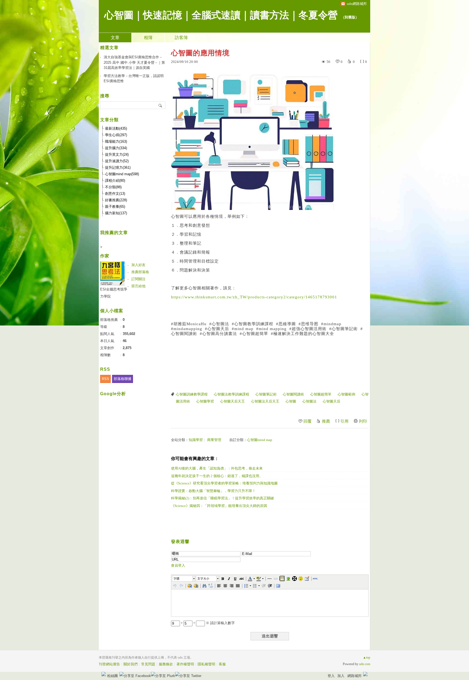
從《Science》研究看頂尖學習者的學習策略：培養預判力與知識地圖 (224, 483)
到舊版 (350, 17)
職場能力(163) (116, 141)
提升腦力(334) (116, 148)
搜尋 (160, 105)
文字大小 (203, 578)
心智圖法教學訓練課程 (231, 394)
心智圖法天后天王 (265, 401)
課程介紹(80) (115, 180)
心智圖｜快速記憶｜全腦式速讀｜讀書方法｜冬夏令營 (221, 15)
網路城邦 (354, 676)
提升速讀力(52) (117, 161)
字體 (176, 578)
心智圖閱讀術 (293, 394)
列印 (363, 421)
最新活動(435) (116, 128)
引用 (344, 421)
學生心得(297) (116, 135)
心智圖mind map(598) (122, 174)
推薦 (326, 421)
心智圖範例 (346, 394)
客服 (222, 664)
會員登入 (178, 565)
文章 (115, 37)
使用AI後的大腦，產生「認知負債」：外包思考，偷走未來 (217, 468)
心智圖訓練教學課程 (192, 394)
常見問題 (148, 664)
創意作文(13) (115, 193)
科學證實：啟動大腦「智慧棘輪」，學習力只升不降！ (213, 491)
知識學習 (196, 440)
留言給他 (138, 286)
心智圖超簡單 (320, 394)
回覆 (307, 421)
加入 (340, 676)
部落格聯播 (122, 379)
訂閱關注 (138, 279)
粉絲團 (112, 676)
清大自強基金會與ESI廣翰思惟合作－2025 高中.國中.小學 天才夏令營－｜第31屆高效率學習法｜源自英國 (134, 62)
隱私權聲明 (206, 664)
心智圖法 (309, 401)
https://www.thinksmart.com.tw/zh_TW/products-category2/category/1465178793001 (254, 297)
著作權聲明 (185, 664)
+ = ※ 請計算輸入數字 (207, 623)
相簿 (148, 37)
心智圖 (291, 401)
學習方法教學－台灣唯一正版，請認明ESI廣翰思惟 (134, 78)
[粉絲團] (104, 674)
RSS (105, 379)
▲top (366, 657)
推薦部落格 (140, 272)
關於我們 (130, 664)
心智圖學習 (205, 401)
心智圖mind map (259, 440)
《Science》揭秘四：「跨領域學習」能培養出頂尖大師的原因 (219, 506)
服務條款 (166, 664)
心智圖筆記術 (266, 394)
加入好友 (138, 265)
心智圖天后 (331, 401)
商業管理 (214, 440)
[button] (184, 579)
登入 (331, 676)
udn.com (364, 664)
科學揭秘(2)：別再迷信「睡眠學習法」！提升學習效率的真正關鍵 (222, 498)
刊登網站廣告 (109, 664)
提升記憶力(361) (118, 167)
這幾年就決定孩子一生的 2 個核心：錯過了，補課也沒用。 (217, 476)
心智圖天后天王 (232, 401)
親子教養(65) (115, 207)
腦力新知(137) (116, 213)
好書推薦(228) (116, 200)
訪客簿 (181, 37)
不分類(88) (113, 187)
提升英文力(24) (117, 154)
